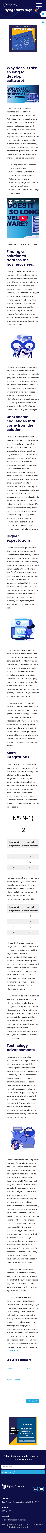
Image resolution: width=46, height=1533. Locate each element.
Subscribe (6, 1472)
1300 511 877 (7, 1511)
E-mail (27, 1368)
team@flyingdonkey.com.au (14, 1520)
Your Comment (13, 1380)
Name (10, 1368)
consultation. (13, 1350)
